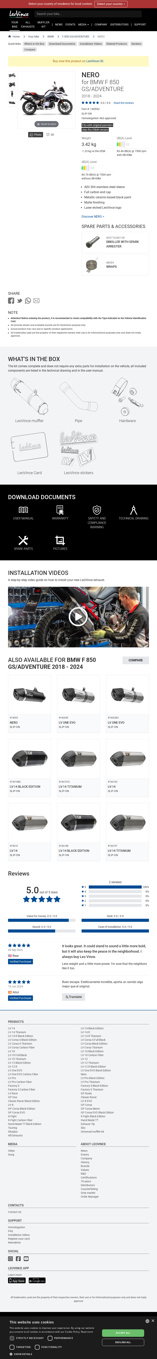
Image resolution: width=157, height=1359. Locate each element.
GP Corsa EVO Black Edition (97, 1112)
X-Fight (12, 1116)
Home (16, 36)
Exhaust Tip (88, 1123)
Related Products (116, 43)
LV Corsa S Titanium (20, 1043)
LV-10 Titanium (17, 1058)
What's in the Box (34, 43)
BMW (50, 36)
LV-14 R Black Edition (20, 1036)
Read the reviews (124, 102)
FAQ (10, 1231)
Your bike (33, 36)
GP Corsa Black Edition (21, 1108)
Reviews (136, 43)
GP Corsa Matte (90, 1108)
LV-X (11, 1104)
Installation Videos (91, 43)
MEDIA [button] (82, 24)
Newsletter (14, 1242)
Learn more (15, 1274)
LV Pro (12, 1078)
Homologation (16, 1227)
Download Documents (62, 43)
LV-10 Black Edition (92, 1051)
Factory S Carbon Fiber (21, 1089)
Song (11, 1154)
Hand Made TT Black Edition (24, 1123)
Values (85, 1169)
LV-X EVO (86, 1101)
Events (85, 1154)
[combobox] (147, 1321)
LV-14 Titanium (17, 1032)
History (85, 1162)
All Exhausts (15, 1135)
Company (86, 1158)
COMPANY (101, 24)
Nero (84, 1074)
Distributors (88, 1185)
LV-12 (84, 1058)
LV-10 (11, 1051)
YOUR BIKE (14, 24)
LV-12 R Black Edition (93, 1066)
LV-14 (11, 1028)
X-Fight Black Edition (93, 1116)
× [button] (152, 1320)
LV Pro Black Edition (93, 1078)
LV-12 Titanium (90, 1062)
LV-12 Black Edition (19, 1062)
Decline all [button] (123, 1342)
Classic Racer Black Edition (24, 1101)
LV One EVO (15, 1070)
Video (11, 1150)
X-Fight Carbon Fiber (20, 1120)
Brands (85, 1166)
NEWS (58, 24)
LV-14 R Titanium (91, 1036)
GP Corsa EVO (16, 1112)
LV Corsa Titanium (92, 1047)
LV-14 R (85, 1032)
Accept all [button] (123, 1333)
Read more (87, 1331)
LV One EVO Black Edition (96, 1070)
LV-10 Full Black (17, 1055)
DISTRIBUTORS (119, 24)
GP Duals (86, 1093)
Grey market (88, 1192)
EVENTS (70, 24)
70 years (86, 1181)
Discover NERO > (93, 216)
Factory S (13, 1085)
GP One (12, 1097)
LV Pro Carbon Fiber (20, 1081)
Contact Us (14, 1211)
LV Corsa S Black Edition (22, 1039)
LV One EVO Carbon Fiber (23, 1074)
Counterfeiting (89, 1189)
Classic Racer (89, 1097)
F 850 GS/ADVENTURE (75, 36)
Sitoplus (13, 1131)
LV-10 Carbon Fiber (92, 1055)
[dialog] (78, 1337)
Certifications (89, 1177)
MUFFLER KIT (43, 24)
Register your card (19, 1238)
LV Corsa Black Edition (94, 1043)
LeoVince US (94, 61)
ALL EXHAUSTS (27, 24)
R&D (83, 1173)
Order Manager (90, 1196)
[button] (54, 1354)
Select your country (110, 4)
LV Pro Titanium (90, 1081)
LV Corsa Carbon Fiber (21, 1047)
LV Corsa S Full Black (93, 1039)
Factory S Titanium (92, 1089)
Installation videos (19, 1234)
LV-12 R (12, 1066)
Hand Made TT (89, 1120)
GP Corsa (86, 1104)
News (84, 1150)
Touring (12, 1127)
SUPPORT (140, 24)
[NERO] (12, 75)
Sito (83, 1127)
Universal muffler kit (92, 1131)
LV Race (13, 1093)
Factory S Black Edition (94, 1085)
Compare (29, 49)
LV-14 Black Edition (92, 1028)
